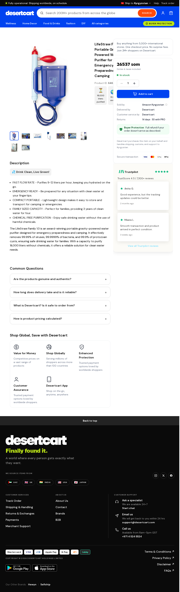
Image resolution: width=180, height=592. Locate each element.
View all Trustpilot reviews (143, 245)
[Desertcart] (20, 13)
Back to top (90, 420)
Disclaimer (165, 564)
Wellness (11, 23)
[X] (163, 475)
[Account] (163, 13)
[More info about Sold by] (166, 104)
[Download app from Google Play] (18, 567)
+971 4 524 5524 (132, 536)
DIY (83, 23)
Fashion (70, 23)
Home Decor (29, 23)
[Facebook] (171, 475)
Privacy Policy (163, 558)
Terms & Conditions (159, 551)
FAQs (169, 570)
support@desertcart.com (138, 522)
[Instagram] (156, 475)
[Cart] (171, 13)
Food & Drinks (51, 23)
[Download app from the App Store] (44, 567)
